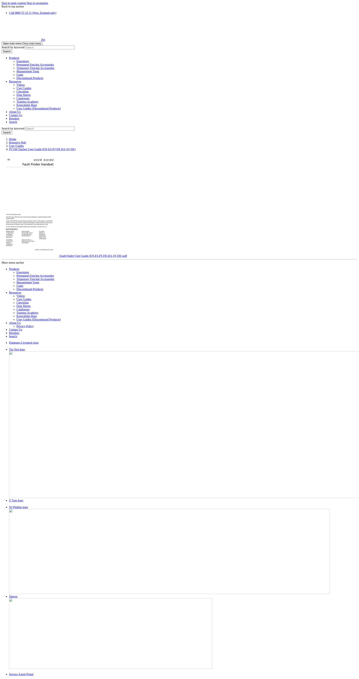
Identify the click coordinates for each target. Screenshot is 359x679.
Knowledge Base (26, 105)
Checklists (22, 91)
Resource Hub (17, 142)
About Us (15, 111)
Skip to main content (14, 3)
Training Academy (27, 101)
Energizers (22, 61)
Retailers (14, 118)
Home (12, 139)
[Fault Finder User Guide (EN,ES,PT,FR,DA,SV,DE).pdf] (30, 255)
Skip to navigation (37, 3)
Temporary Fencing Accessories (35, 68)
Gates (19, 74)
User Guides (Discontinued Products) (38, 108)
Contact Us (15, 115)
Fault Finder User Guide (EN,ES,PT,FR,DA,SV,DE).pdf (93, 255)
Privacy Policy (25, 326)
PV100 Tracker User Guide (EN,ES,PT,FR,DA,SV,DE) (42, 149)
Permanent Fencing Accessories (35, 64)
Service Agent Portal (21, 674)
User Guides (23, 88)
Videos (20, 84)
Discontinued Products (29, 78)
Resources (15, 81)
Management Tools (27, 71)
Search (13, 121)
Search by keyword (12, 47)
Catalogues (23, 98)
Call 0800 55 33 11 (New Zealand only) (32, 12)
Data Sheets (23, 95)
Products (14, 57)
